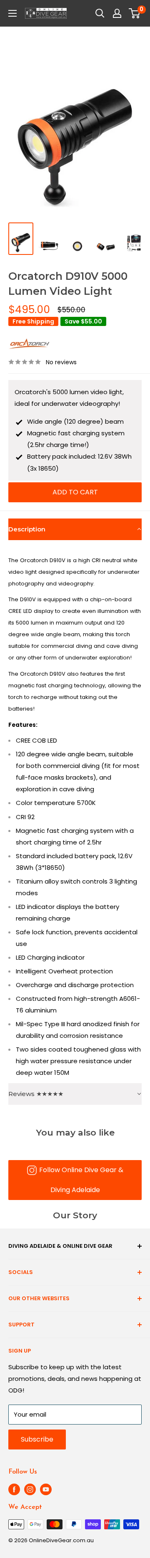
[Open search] (100, 13)
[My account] (117, 13)
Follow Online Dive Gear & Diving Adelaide (81, 1180)
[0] (135, 13)
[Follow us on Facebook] (14, 1489)
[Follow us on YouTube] (46, 1489)
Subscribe (37, 1439)
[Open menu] (12, 13)
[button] (75, 529)
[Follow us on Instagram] (30, 1489)
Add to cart (75, 492)
